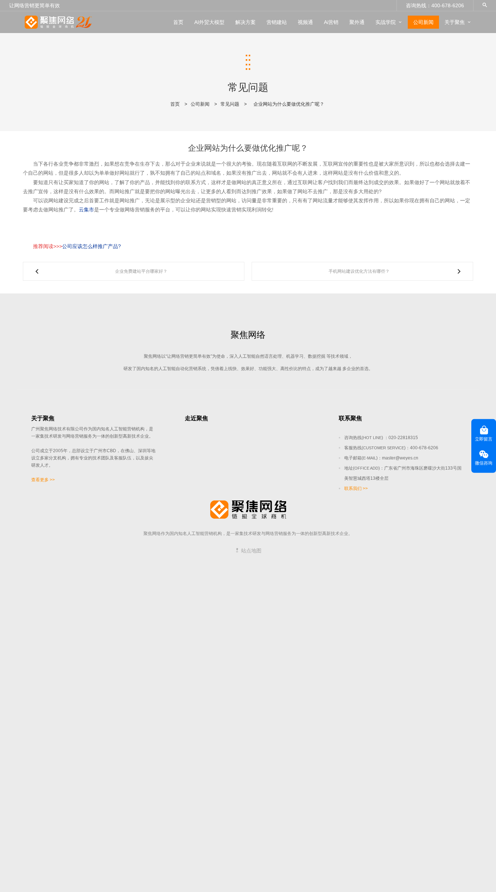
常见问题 (229, 104)
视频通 (305, 22)
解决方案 (245, 22)
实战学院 (385, 22)
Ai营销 (331, 22)
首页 (178, 22)
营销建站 (277, 22)
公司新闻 (423, 22)
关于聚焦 (454, 22)
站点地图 (250, 551)
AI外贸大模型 (209, 22)
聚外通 (357, 22)
